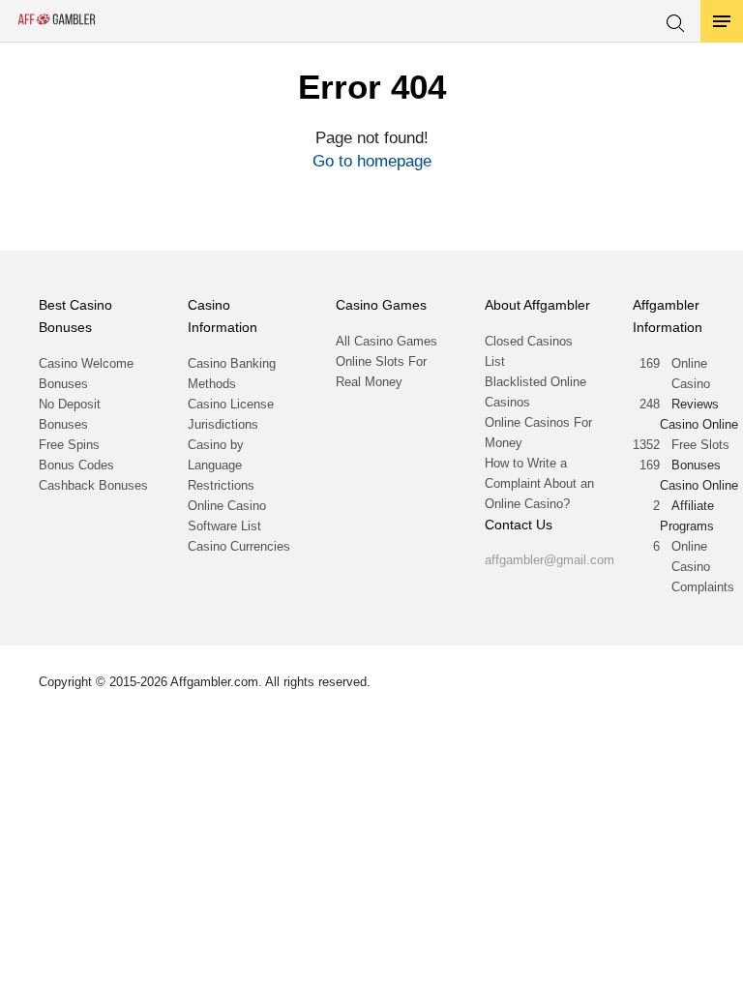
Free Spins (69, 444)
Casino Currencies (239, 546)
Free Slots (700, 444)
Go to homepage (371, 161)
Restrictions (221, 485)
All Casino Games (386, 341)
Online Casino (690, 373)
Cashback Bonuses (93, 485)
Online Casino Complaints (702, 566)
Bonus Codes (76, 465)
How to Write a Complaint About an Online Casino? (539, 483)
